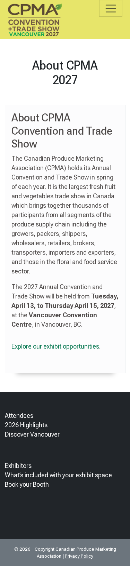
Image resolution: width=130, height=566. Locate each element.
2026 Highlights (26, 425)
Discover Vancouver (32, 434)
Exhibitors (18, 465)
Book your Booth (27, 484)
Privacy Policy (79, 556)
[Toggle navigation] (110, 8)
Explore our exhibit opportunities (55, 346)
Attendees (19, 415)
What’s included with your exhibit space (58, 475)
